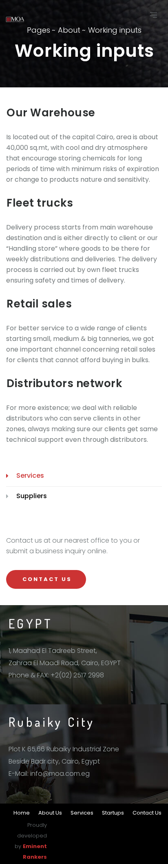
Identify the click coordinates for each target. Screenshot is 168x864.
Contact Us (147, 813)
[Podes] (15, 19)
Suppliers (31, 496)
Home (21, 813)
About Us (50, 813)
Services (30, 475)
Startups (113, 813)
